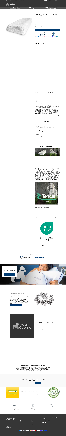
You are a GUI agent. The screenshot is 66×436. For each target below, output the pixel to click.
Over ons (32, 420)
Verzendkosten (38, 18)
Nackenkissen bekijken (9, 274)
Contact (32, 421)
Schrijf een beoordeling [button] (39, 257)
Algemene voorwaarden (34, 417)
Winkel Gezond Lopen (16, 0)
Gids (20, 420)
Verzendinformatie (22, 417)
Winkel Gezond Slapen (9, 0)
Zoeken (21, 421)
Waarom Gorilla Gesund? (22, 0)
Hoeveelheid (38, 21)
